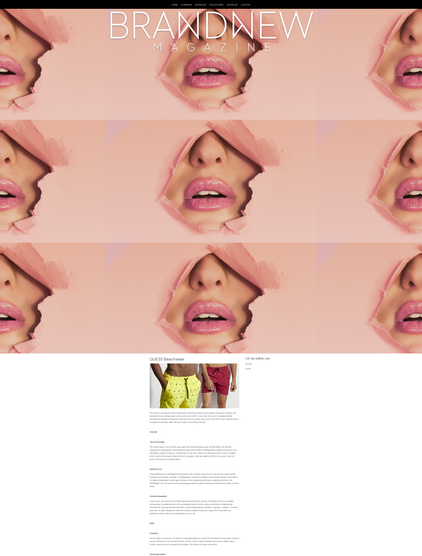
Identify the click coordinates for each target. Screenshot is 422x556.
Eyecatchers (216, 5)
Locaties (245, 5)
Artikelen (200, 5)
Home (175, 5)
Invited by (232, 5)
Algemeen (186, 5)
